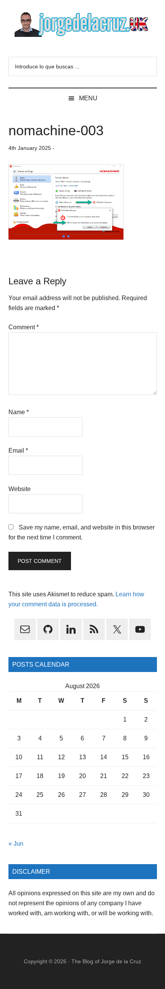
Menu (88, 98)
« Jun (15, 843)
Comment (23, 327)
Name (18, 412)
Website (19, 489)
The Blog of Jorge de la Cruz (106, 961)
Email (18, 450)
